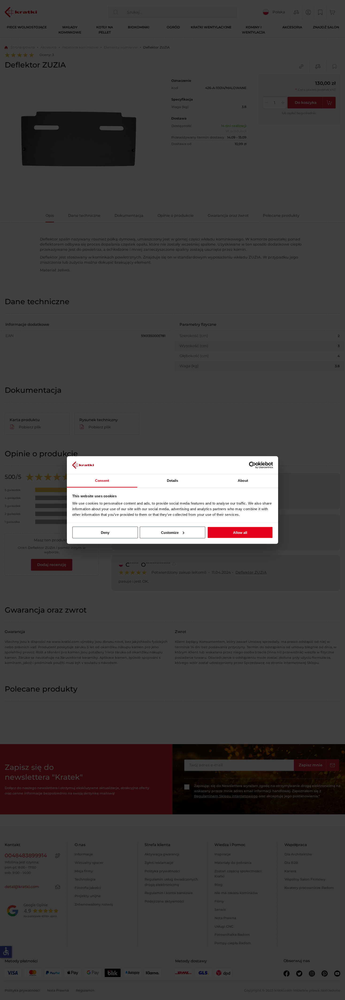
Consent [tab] (102, 481)
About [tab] (243, 481)
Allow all (240, 532)
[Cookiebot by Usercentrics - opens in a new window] (252, 464)
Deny (105, 532)
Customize (170, 532)
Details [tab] (172, 481)
